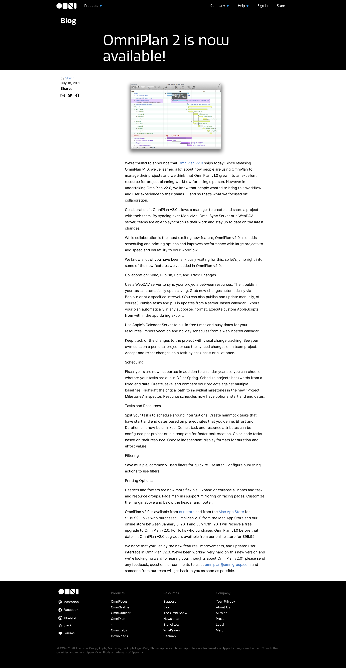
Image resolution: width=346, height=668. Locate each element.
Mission (221, 613)
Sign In (263, 6)
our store (186, 512)
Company (218, 6)
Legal (220, 624)
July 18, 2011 (70, 83)
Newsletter (171, 619)
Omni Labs (119, 630)
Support (169, 601)
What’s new (171, 630)
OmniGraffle (120, 607)
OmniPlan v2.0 (190, 163)
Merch (220, 630)
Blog (68, 20)
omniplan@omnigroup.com (228, 564)
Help (242, 6)
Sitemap (169, 636)
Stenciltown (172, 624)
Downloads (119, 636)
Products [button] (91, 6)
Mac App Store (231, 512)
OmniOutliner (121, 613)
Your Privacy (225, 601)
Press (220, 619)
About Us (223, 607)
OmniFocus (119, 601)
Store (281, 6)
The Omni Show (175, 613)
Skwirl (69, 78)
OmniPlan (118, 619)
